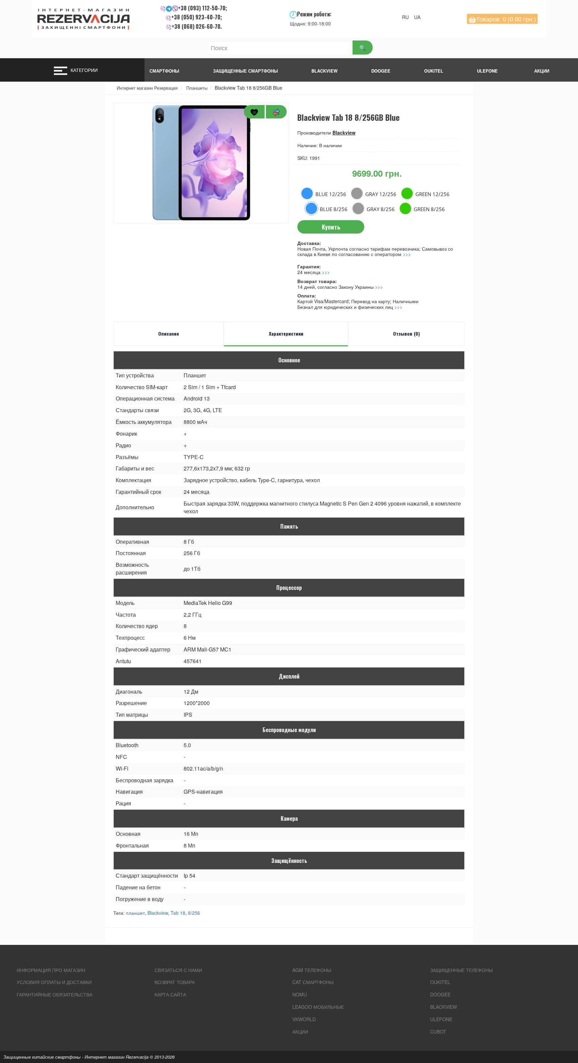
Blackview (324, 71)
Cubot (438, 1031)
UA (419, 17)
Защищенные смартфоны (245, 71)
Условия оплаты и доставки (54, 982)
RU (407, 17)
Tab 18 (178, 912)
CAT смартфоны (312, 982)
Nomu (299, 994)
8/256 (194, 912)
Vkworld (304, 1019)
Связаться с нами (178, 970)
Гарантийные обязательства (54, 994)
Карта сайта (170, 994)
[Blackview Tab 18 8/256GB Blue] (201, 163)
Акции (300, 1031)
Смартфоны (164, 71)
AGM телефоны (311, 970)
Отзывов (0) (406, 333)
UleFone (441, 1019)
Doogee (380, 71)
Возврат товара (175, 982)
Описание (168, 333)
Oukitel (433, 71)
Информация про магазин (51, 970)
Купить (331, 227)
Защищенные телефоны (461, 970)
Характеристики (286, 333)
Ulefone (487, 71)
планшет (135, 912)
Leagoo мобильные (318, 1006)
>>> (407, 254)
